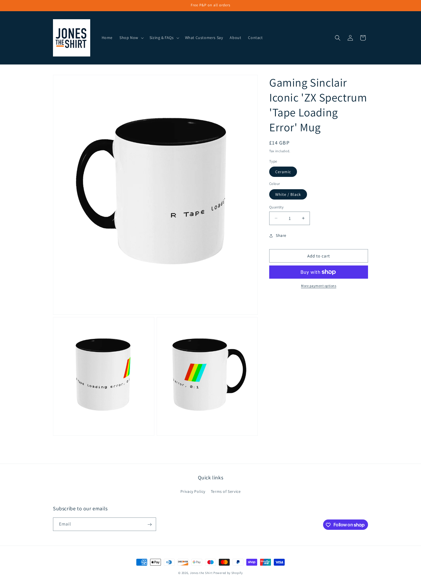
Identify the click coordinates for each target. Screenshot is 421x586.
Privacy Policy (192, 491)
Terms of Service (226, 491)
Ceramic (283, 171)
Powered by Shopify (228, 573)
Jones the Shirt (201, 573)
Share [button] (281, 235)
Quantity (276, 206)
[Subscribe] (149, 524)
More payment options (318, 286)
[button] (131, 38)
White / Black (288, 194)
